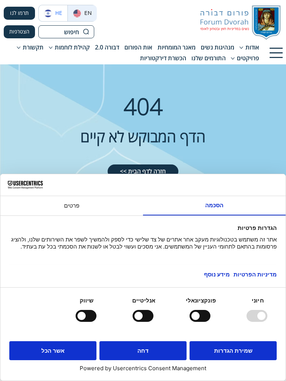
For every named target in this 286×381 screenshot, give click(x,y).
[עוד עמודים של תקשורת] (18, 47)
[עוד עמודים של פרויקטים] (233, 58)
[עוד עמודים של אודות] (241, 47)
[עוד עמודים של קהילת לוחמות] (51, 47)
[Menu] (276, 52)
